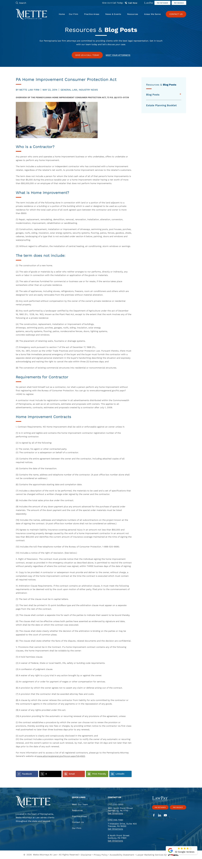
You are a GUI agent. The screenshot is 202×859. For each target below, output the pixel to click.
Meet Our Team (80, 804)
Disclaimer (86, 855)
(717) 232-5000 (115, 804)
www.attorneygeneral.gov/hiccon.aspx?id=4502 (61, 756)
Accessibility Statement (122, 855)
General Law (69, 89)
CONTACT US (176, 14)
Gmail (72, 774)
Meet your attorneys (118, 55)
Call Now (132, 3)
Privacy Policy (101, 855)
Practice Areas (91, 14)
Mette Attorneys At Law (45, 854)
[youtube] (165, 815)
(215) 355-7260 (115, 820)
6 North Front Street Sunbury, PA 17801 (119, 836)
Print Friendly (99, 774)
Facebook (27, 774)
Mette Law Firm (29, 89)
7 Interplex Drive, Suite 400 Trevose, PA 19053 (122, 824)
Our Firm (73, 14)
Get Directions (115, 813)
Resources (132, 14)
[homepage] (36, 802)
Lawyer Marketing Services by (151, 855)
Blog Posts (152, 94)
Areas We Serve (152, 14)
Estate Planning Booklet (161, 105)
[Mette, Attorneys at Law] (31, 14)
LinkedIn (120, 774)
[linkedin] (159, 815)
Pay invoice (179, 3)
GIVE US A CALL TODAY (87, 55)
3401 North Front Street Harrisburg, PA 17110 (120, 809)
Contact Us (78, 822)
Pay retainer (162, 3)
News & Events (113, 14)
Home (62, 14)
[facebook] (154, 815)
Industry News (88, 89)
